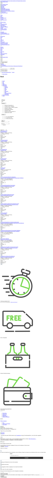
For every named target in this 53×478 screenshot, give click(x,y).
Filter (4, 100)
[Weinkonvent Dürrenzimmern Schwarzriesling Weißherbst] (10, 230)
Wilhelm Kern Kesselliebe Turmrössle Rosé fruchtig (8, 247)
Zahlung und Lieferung (6, 423)
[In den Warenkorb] (1, 139)
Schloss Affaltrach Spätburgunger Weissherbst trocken (9, 204)
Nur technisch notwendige (5, 439)
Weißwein (6, 87)
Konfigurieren (12, 439)
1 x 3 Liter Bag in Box (8, 117)
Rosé (5, 88)
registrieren (4, 65)
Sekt (5, 90)
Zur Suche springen (12, 0)
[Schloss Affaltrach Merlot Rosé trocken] (7, 194)
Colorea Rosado (3, 159)
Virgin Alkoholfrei (3, 213)
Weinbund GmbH (8, 110)
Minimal (5, 121)
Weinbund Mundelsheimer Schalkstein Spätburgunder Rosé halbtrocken (12, 223)
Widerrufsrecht (4, 415)
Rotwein (6, 86)
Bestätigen (2, 446)
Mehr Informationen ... (32, 438)
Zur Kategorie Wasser (4, 12)
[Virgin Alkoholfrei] (3, 212)
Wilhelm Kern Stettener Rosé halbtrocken (7, 257)
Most (5, 92)
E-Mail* (11, 453)
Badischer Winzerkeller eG (9, 105)
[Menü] (1, 3)
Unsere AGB (4, 414)
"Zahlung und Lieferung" (13, 302)
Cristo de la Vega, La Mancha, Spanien (11, 107)
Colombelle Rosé (3, 150)
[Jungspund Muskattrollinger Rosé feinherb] (7, 185)
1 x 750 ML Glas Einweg (9, 118)
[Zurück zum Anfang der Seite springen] (1, 437)
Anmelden (2, 64)
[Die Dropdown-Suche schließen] (13, 69)
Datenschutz (4, 413)
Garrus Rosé (2, 168)
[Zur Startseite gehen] (4, 1)
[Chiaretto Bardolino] (4, 140)
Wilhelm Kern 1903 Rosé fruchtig (5, 239)
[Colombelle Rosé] (3, 149)
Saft (3, 82)
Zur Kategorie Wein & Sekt (4, 44)
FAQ (3, 422)
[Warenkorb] (1, 67)
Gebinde (3, 114)
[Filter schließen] (1, 102)
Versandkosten (18, 435)
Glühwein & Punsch (8, 93)
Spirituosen (6, 91)
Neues (3, 95)
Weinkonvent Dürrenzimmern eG (10, 111)
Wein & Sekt (4, 85)
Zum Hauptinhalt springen (4, 0)
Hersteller (3, 103)
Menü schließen (4, 62)
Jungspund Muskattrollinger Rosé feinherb (7, 186)
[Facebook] (2, 432)
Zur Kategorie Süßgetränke (4, 33)
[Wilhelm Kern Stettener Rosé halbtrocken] (7, 256)
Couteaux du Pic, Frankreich (9, 106)
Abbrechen (6, 446)
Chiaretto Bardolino (3, 141)
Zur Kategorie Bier (3, 19)
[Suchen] (1, 58)
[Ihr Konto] (1, 60)
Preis (3, 120)
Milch (3, 83)
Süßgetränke (4, 84)
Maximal (5, 123)
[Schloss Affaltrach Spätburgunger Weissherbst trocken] (9, 203)
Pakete (6, 89)
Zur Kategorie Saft (3, 29)
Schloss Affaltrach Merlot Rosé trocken (6, 195)
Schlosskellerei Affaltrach (9, 109)
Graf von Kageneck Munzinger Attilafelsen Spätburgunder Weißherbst (11, 177)
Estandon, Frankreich (8, 108)
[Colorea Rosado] (3, 158)
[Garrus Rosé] (2, 167)
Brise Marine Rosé (3, 131)
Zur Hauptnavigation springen (21, 0)
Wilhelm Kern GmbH (8, 112)
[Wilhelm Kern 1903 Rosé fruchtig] (4, 238)
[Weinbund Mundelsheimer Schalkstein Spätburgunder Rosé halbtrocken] (9, 222)
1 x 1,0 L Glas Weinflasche (9, 116)
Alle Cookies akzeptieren (18, 439)
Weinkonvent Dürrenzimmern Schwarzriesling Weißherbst (9, 231)
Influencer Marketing (5, 416)
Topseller (4, 124)
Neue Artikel (4, 424)
